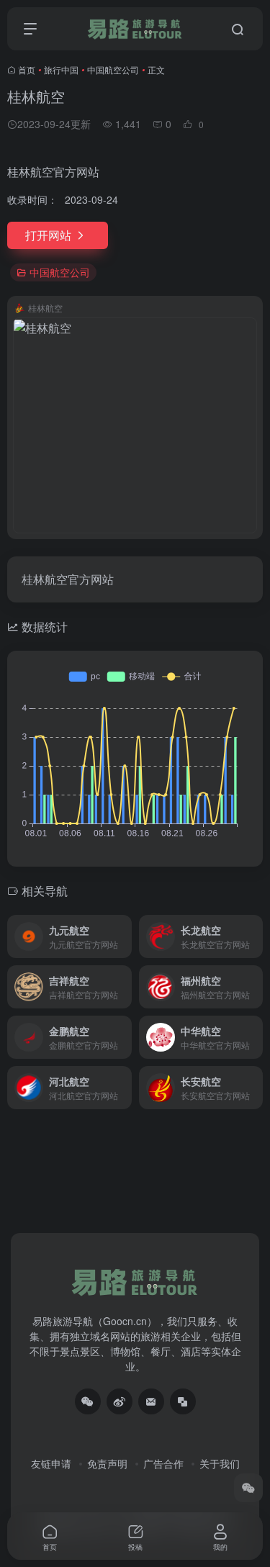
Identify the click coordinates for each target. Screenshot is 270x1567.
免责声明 (107, 1463)
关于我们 (219, 1463)
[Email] (151, 1401)
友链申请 (51, 1463)
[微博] (119, 1401)
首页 (26, 69)
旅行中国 (61, 69)
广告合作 (163, 1463)
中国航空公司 (113, 69)
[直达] (124, 936)
